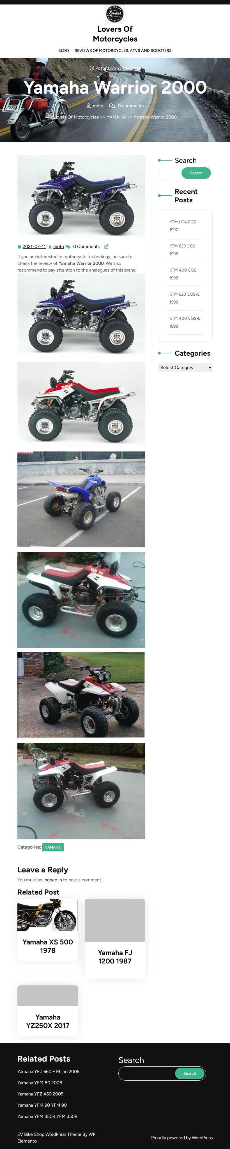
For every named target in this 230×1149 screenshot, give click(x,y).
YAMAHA (116, 117)
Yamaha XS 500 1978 (47, 946)
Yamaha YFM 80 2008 (39, 1082)
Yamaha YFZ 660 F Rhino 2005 (48, 1071)
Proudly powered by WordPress (182, 1137)
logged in (52, 879)
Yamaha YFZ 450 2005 (40, 1094)
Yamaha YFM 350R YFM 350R (47, 1116)
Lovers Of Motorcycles (115, 33)
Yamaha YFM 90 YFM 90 (42, 1105)
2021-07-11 (34, 247)
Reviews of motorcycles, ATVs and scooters (123, 50)
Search (186, 160)
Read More (45, 914)
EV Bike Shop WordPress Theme (49, 1134)
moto (59, 246)
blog (63, 50)
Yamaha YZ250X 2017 (48, 1021)
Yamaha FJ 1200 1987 (115, 956)
